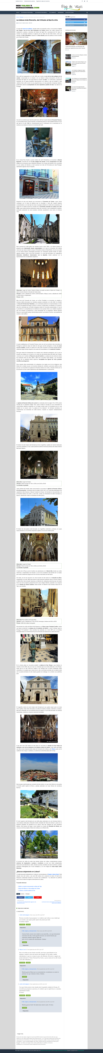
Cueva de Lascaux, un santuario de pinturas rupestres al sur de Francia (75, 47)
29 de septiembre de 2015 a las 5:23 (45, 969)
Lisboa (22, 893)
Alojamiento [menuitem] (52, 12)
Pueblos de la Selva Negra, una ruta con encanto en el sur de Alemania (79, 63)
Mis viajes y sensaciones (22, 23)
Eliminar (28, 924)
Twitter (29, 897)
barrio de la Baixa (27, 28)
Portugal (21, 17)
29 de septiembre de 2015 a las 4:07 (35, 949)
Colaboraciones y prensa (29, 1)
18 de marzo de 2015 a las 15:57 (37, 915)
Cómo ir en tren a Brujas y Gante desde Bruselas (79, 55)
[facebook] (82, 1)
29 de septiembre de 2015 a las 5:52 (45, 1002)
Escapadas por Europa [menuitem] (41, 12)
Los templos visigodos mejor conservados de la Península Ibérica (78, 72)
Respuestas (23, 927)
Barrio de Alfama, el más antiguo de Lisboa (29, 888)
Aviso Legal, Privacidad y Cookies (60, 1050)
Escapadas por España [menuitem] (27, 12)
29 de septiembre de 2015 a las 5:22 (38, 984)
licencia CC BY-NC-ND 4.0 (46, 1050)
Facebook (20, 897)
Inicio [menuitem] (17, 12)
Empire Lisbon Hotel (53, 874)
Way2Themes (81, 1050)
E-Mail (38, 897)
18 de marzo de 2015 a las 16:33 (44, 931)
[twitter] (85, 1)
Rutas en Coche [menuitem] (70, 12)
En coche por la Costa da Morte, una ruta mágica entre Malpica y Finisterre (79, 80)
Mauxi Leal (23, 949)
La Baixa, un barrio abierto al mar (27, 890)
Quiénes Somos (19, 1)
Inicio (17, 17)
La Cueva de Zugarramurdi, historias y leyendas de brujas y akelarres (79, 88)
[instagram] (87, 1)
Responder (22, 924)
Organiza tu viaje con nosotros (43, 1)
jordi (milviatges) (24, 984)
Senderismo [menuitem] (61, 12)
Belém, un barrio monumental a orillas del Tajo (30, 886)
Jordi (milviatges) (24, 915)
